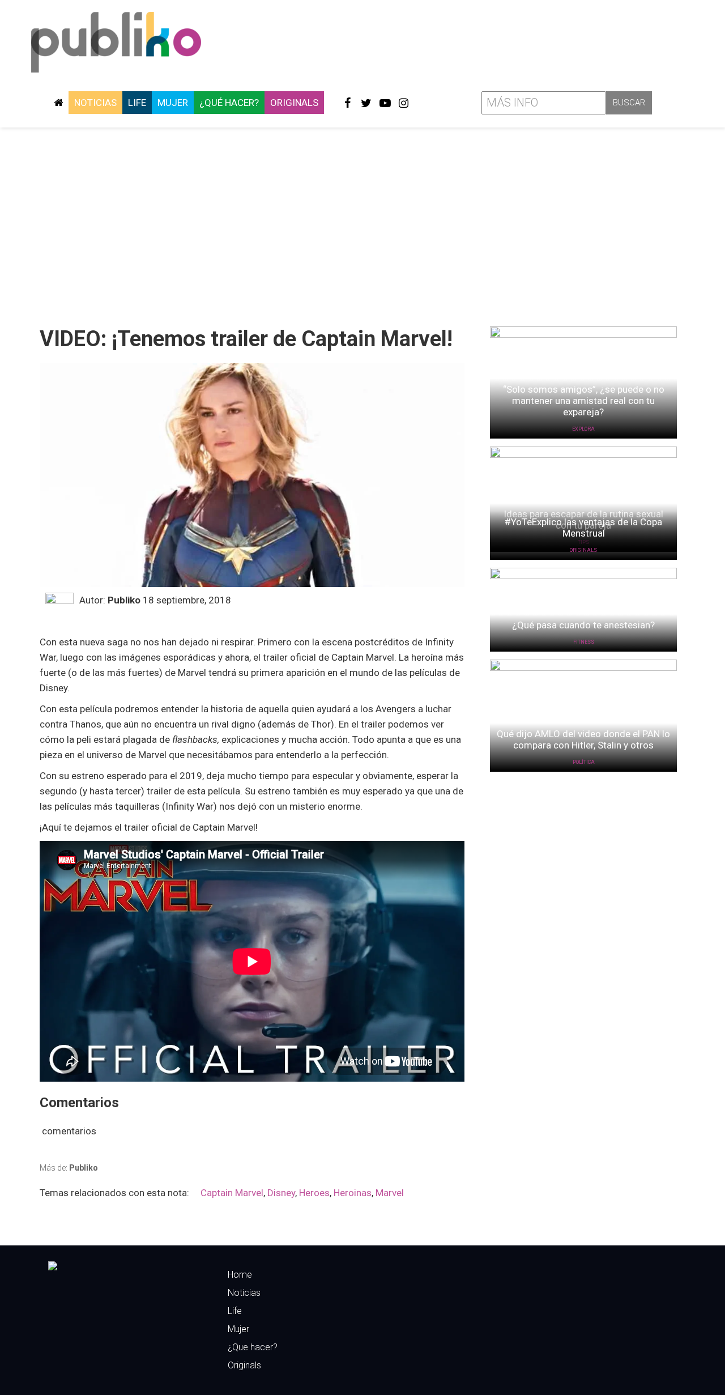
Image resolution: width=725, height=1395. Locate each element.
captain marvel (232, 1192)
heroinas (353, 1192)
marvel (390, 1192)
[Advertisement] (362, 222)
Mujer (172, 102)
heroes (314, 1192)
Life (137, 102)
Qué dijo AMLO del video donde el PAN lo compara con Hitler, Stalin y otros (583, 739)
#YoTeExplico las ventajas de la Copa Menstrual (583, 527)
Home (240, 1274)
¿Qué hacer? (229, 102)
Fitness (583, 642)
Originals (294, 102)
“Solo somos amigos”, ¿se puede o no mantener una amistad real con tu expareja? (583, 401)
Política (584, 762)
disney (281, 1192)
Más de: (69, 1167)
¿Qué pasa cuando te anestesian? (583, 625)
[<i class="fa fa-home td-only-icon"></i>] (58, 102)
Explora (583, 429)
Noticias (95, 102)
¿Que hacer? (253, 1347)
